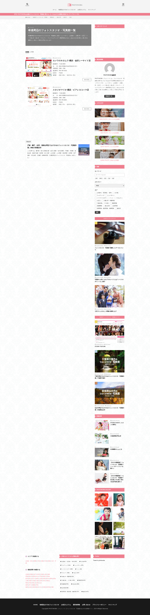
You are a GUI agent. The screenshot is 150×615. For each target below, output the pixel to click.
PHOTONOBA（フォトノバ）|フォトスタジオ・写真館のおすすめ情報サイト (71, 608)
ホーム (54, 9)
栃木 (30, 576)
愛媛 (33, 585)
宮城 (42, 574)
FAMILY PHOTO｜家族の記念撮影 (109, 160)
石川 (33, 578)
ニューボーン (78, 565)
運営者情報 (76, 604)
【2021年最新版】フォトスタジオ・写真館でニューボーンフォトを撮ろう (117, 465)
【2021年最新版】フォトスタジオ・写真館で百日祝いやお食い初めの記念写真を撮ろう (117, 478)
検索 (97, 212)
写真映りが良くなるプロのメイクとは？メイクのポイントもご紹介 (109, 280)
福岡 (27, 587)
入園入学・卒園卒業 (68, 576)
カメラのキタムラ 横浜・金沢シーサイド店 (72, 61)
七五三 (76, 572)
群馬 (33, 576)
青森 (31, 574)
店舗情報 (65, 584)
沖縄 (52, 587)
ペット (79, 569)
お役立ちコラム (82, 9)
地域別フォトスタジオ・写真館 (40, 17)
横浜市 (65, 17)
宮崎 (44, 587)
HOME (28, 17)
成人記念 (75, 584)
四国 (49, 561)
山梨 (40, 578)
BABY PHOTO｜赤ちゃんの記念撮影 (110, 119)
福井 (37, 578)
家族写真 (82, 580)
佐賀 (30, 587)
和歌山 (48, 580)
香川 (30, 585)
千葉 (109, 178)
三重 (27, 580)
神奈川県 (59, 17)
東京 (96, 178)
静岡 (51, 578)
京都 (33, 580)
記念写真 (65, 587)
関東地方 (52, 17)
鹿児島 (48, 587)
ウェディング (66, 565)
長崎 (33, 587)
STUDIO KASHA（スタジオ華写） (117, 423)
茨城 (27, 576)
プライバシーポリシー (99, 604)
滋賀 (30, 580)
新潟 (27, 578)
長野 (44, 578)
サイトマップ (91, 9)
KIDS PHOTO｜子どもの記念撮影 (110, 133)
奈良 (44, 580)
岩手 (35, 574)
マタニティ (65, 572)
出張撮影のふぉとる (116, 449)
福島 (49, 574)
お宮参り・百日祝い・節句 (69, 561)
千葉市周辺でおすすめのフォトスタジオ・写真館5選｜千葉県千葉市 (109, 377)
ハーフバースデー (67, 569)
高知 (37, 585)
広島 (37, 583)
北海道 (27, 574)
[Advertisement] (58, 124)
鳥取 (27, 583)
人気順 (32, 52)
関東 (35, 561)
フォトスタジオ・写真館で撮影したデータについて (109, 249)
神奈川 (101, 178)
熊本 (37, 587)
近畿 (42, 561)
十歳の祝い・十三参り (68, 580)
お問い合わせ (86, 604)
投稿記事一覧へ (109, 96)
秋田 (38, 574)
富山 (30, 578)
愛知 (54, 578)
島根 (30, 583)
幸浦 (70, 17)
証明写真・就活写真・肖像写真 (70, 591)
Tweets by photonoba (99, 560)
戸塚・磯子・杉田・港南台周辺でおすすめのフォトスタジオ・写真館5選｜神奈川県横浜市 (52, 147)
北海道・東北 (29, 561)
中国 (45, 561)
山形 (45, 574)
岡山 (33, 583)
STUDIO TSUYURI (100, 346)
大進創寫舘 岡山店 (115, 436)
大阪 (113, 178)
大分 (40, 587)
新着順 (27, 52)
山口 (40, 583)
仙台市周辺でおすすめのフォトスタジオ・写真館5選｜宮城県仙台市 (109, 409)
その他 (83, 561)
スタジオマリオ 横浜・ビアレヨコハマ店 (71, 90)
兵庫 (40, 580)
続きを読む (86, 79)
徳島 (27, 585)
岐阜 (47, 578)
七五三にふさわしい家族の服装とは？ (106, 311)
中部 (38, 561)
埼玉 (105, 178)
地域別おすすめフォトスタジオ (67, 9)
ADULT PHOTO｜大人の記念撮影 (110, 146)
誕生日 (86, 591)
